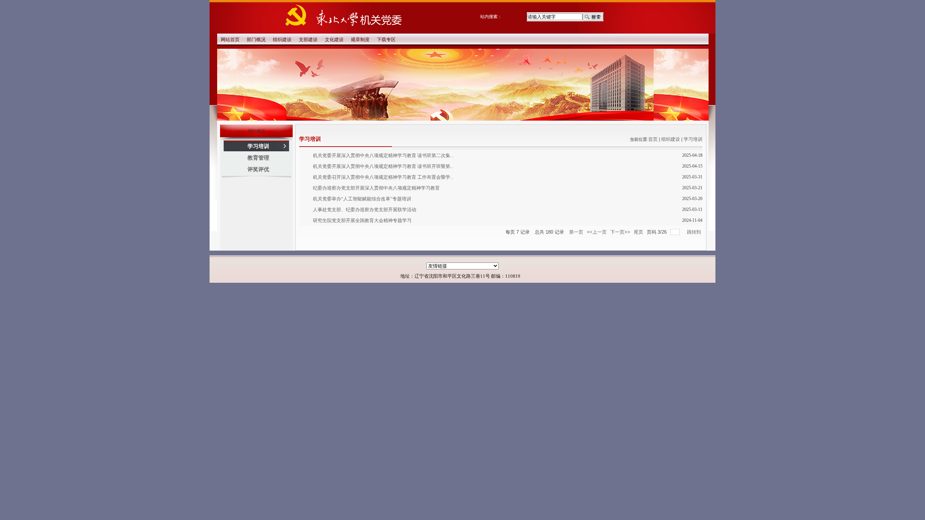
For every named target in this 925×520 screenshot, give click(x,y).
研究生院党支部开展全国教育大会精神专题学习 (362, 220)
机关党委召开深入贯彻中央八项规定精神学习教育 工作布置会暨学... (383, 177)
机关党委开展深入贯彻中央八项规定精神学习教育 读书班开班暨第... (383, 166)
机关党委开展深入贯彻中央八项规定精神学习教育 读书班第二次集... (383, 155)
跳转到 (694, 232)
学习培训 (693, 139)
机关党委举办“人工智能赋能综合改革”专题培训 (362, 199)
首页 (653, 139)
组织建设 (670, 139)
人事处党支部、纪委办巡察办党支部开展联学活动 (364, 209)
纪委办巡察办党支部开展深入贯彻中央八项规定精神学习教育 (376, 188)
